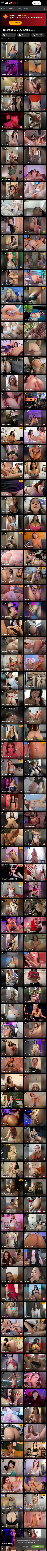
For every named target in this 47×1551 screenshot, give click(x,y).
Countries (25, 35)
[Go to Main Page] (14, 3)
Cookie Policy (30, 1542)
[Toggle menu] (2, 3)
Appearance (10, 35)
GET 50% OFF (15, 23)
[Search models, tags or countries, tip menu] (44, 8)
